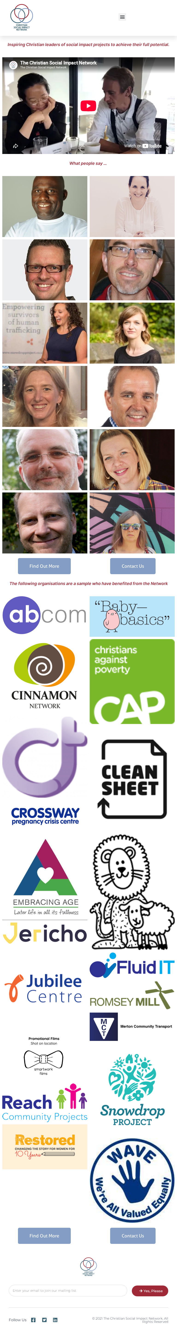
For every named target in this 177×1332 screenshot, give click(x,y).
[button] (122, 17)
